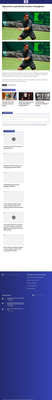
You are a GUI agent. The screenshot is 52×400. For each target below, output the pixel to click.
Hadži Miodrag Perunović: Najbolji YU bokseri (42, 103)
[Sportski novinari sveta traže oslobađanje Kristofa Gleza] (26, 96)
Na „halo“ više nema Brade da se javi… (15, 309)
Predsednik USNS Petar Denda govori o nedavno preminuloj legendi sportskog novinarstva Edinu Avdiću (13, 227)
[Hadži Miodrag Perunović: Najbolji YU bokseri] (42, 96)
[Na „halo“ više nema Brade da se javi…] (4, 310)
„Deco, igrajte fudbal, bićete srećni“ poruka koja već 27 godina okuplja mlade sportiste (13, 205)
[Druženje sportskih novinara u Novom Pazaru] (9, 96)
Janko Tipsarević (11, 85)
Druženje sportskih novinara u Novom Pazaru (8, 103)
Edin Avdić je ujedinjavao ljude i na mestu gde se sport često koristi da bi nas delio (13, 248)
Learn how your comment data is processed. (35, 125)
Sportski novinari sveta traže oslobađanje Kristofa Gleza (26, 103)
